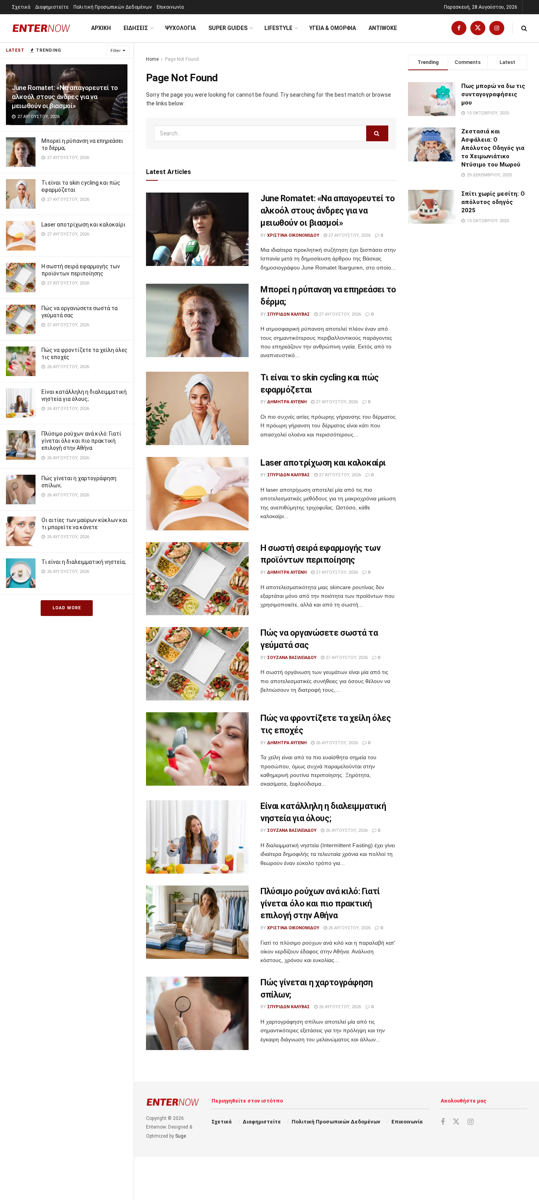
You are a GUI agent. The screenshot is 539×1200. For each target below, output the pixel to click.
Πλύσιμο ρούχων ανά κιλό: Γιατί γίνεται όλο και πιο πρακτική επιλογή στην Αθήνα (81, 441)
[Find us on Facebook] (458, 28)
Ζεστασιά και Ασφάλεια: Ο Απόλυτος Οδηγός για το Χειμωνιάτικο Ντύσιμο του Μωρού (492, 148)
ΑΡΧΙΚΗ (101, 28)
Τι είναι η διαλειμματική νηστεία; (83, 562)
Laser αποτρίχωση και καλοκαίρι (83, 224)
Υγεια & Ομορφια (332, 28)
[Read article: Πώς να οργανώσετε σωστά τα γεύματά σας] (197, 663)
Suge (180, 1136)
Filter (115, 50)
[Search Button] (524, 28)
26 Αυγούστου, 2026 (336, 742)
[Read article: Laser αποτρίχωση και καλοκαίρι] (197, 493)
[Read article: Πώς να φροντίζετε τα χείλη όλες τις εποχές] (197, 749)
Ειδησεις (136, 28)
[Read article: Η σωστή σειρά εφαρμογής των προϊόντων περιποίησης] (197, 579)
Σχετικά (21, 7)
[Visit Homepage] (41, 28)
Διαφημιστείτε (52, 7)
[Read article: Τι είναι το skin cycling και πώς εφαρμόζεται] (197, 408)
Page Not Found (182, 59)
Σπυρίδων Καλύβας (288, 314)
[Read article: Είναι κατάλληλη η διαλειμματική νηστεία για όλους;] (197, 837)
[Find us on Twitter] (477, 28)
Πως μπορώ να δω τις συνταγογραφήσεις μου (493, 94)
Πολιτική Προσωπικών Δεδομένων (112, 7)
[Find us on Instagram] (496, 28)
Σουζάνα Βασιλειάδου (291, 657)
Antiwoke (383, 28)
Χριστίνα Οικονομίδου (293, 235)
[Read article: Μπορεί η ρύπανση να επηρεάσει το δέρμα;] (197, 320)
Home (152, 59)
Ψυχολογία (180, 28)
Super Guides (227, 28)
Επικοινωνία (170, 7)
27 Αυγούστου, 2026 (349, 235)
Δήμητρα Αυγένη (287, 401)
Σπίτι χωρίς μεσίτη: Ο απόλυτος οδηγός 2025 (493, 202)
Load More (66, 607)
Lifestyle (278, 28)
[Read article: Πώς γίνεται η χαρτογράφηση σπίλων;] (197, 1013)
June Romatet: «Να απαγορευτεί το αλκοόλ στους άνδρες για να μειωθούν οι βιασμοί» (65, 97)
